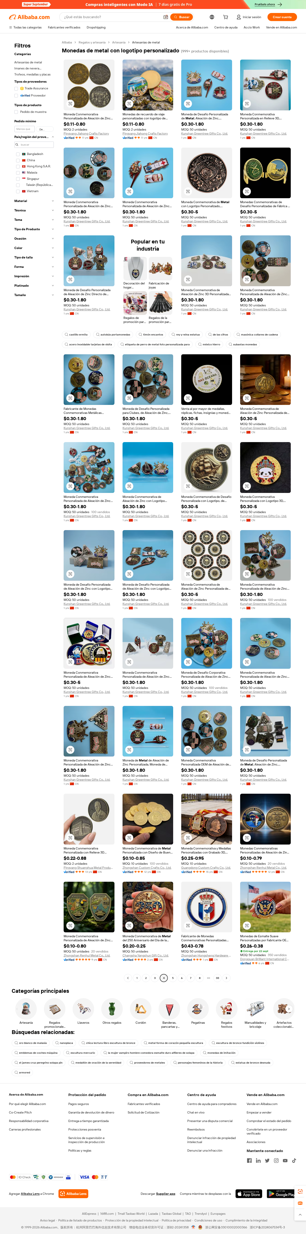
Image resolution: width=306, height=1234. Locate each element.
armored (24, 1072)
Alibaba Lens (30, 1193)
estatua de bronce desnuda (253, 1062)
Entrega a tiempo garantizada (88, 1121)
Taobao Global (171, 1213)
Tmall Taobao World (131, 1213)
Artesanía (118, 42)
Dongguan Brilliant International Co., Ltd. (265, 959)
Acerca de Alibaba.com (26, 1094)
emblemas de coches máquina (38, 1052)
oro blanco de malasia (33, 1043)
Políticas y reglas (79, 1150)
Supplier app (165, 1193)
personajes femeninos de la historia (200, 1062)
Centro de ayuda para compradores (212, 1104)
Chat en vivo (196, 1112)
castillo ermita (78, 334)
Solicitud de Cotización (143, 1112)
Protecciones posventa (84, 1129)
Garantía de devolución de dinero (91, 1112)
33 (217, 978)
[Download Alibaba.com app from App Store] (248, 1193)
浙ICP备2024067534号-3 (267, 1227)
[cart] (226, 17)
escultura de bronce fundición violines (240, 1043)
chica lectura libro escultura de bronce (110, 1043)
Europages (218, 1213)
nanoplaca (66, 1043)
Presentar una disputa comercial (210, 1121)
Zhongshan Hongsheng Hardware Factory (206, 955)
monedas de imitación (221, 1052)
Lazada (153, 1213)
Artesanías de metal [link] (146, 42)
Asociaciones (256, 1142)
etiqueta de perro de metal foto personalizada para (157, 344)
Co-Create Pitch (20, 1112)
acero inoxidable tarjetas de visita (90, 344)
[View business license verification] (193, 1227)
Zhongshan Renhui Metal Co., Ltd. (263, 867)
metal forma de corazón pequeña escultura (175, 1043)
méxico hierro (211, 344)
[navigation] (34, 511)
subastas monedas (245, 344)
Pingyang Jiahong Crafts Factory (86, 133)
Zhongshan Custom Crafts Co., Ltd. (147, 867)
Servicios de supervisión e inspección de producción (86, 1140)
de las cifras (220, 334)
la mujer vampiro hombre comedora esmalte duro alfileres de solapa (151, 1052)
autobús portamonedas (115, 334)
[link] (300, 1191)
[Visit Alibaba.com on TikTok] (294, 1160)
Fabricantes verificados (144, 1104)
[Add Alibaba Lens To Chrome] (73, 1193)
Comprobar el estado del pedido (269, 1121)
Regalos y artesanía (92, 42)
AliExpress (89, 1213)
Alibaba (67, 42)
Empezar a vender (259, 1112)
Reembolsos (196, 1129)
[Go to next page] (226, 978)
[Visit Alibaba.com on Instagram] (276, 1160)
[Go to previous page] (128, 978)
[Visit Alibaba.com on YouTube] (285, 1160)
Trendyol (201, 1213)
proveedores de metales (149, 1062)
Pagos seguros (78, 1104)
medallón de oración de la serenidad (98, 1062)
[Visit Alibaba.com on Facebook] (249, 1160)
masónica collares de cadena (259, 334)
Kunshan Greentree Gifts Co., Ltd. (204, 133)
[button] (165, 17)
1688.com (107, 1213)
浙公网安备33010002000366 (226, 1227)
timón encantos (153, 334)
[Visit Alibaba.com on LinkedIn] (258, 1160)
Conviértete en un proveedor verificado (267, 1131)
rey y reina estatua (188, 334)
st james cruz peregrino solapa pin (40, 1062)
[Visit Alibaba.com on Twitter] (267, 1160)
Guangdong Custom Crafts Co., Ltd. (206, 867)
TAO (188, 1213)
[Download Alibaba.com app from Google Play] (282, 1193)
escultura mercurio (83, 1052)
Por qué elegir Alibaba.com (27, 1104)
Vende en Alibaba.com (262, 1104)
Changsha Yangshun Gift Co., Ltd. (146, 955)
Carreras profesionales (25, 1129)
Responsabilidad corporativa (28, 1121)
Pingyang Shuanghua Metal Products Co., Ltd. (89, 867)
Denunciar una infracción (204, 1150)
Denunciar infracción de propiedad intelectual (211, 1140)
